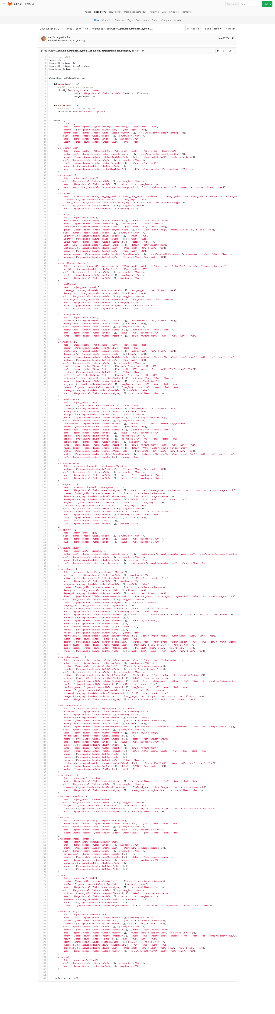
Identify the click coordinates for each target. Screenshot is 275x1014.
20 (45, 115)
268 (44, 866)
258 (44, 836)
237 (44, 772)
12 (45, 90)
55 (45, 221)
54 (45, 218)
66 (45, 254)
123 (44, 427)
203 (44, 669)
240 (44, 781)
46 (45, 193)
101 (44, 360)
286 (44, 921)
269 (44, 869)
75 (45, 281)
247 (44, 802)
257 (44, 833)
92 (45, 333)
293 (44, 942)
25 (45, 130)
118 (44, 412)
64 (45, 248)
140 (44, 478)
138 (44, 472)
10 (45, 84)
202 (44, 666)
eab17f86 (224, 38)
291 (44, 936)
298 (44, 957)
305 (44, 978)
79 (45, 293)
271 (44, 875)
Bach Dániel (54, 40)
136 (44, 466)
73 (45, 275)
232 (44, 757)
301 (44, 966)
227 (44, 742)
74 (45, 278)
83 (45, 305)
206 (44, 678)
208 (44, 684)
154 (44, 521)
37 (45, 166)
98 (45, 351)
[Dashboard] (10, 5)
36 (45, 163)
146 (44, 496)
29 (45, 142)
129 (44, 445)
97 (45, 348)
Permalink (230, 28)
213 (44, 699)
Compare (166, 20)
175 (44, 584)
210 (44, 690)
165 (44, 554)
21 (45, 118)
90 (45, 327)
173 (44, 578)
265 (44, 857)
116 (44, 405)
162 (44, 545)
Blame (207, 28)
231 (44, 754)
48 (45, 199)
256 (44, 830)
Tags (130, 20)
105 (44, 372)
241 (44, 784)
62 (45, 242)
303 (44, 972)
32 (45, 151)
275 (44, 887)
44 (45, 187)
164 (44, 551)
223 (44, 730)
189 (44, 627)
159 (44, 536)
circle (78, 28)
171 (44, 572)
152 (44, 515)
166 (44, 557)
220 (44, 721)
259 (44, 839)
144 (44, 490)
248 (44, 805)
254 (44, 824)
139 (44, 475)
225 (44, 736)
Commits (106, 20)
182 (44, 605)
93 (45, 336)
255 (44, 827)
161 (44, 542)
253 (44, 821)
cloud (30, 4)
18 (45, 108)
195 (44, 645)
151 (44, 512)
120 (44, 418)
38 (45, 169)
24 (45, 127)
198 (44, 654)
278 (44, 896)
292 (44, 939)
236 (44, 769)
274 (44, 884)
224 (44, 733)
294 (44, 945)
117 (44, 408)
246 (44, 799)
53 (45, 215)
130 (44, 448)
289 (44, 930)
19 (45, 112)
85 (45, 312)
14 (45, 96)
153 (44, 518)
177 (44, 590)
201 (44, 663)
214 (44, 702)
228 (44, 745)
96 (45, 345)
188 (44, 624)
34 (45, 157)
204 (44, 672)
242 (44, 787)
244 (44, 793)
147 (44, 499)
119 (44, 415)
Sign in (267, 4)
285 (44, 918)
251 (44, 815)
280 (44, 902)
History (218, 28)
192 (44, 636)
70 (45, 266)
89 (45, 324)
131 (44, 451)
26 (45, 133)
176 (44, 587)
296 (44, 951)
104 (44, 369)
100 (44, 357)
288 (44, 927)
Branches (119, 20)
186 (44, 618)
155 (44, 524)
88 (45, 321)
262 (44, 848)
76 (45, 284)
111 (44, 390)
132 (44, 454)
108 (44, 381)
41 (45, 178)
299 (44, 960)
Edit (230, 50)
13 (45, 93)
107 (44, 378)
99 (45, 354)
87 (45, 318)
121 (44, 421)
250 (44, 811)
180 (44, 599)
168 (44, 563)
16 (45, 102)
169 (44, 566)
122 (44, 424)
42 (45, 181)
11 (45, 87)
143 (44, 487)
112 (44, 393)
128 (44, 442)
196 (44, 648)
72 (45, 272)
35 (45, 160)
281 (44, 905)
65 (45, 251)
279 (44, 899)
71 (45, 269)
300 (44, 963)
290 (44, 933)
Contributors (142, 20)
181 (44, 602)
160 (44, 539)
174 (44, 581)
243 (44, 790)
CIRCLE (19, 4)
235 (44, 766)
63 (45, 245)
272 (44, 878)
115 (44, 402)
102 (44, 363)
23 (45, 124)
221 (44, 724)
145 (44, 493)
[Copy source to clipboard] (218, 50)
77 (45, 287)
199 (44, 657)
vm (86, 28)
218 (44, 715)
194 (44, 642)
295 (44, 948)
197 (44, 651)
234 (44, 763)
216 (44, 708)
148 (44, 502)
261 (44, 845)
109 (44, 384)
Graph (155, 20)
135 (44, 463)
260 (44, 842)
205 (44, 675)
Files (96, 20)
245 (44, 796)
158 (44, 533)
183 (44, 608)
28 (45, 139)
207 (44, 681)
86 (45, 315)
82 (45, 302)
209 (44, 687)
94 (45, 339)
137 (44, 469)
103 (44, 366)
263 (44, 851)
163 (44, 548)
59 (45, 233)
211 (44, 693)
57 (45, 227)
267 (44, 863)
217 (44, 712)
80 (45, 296)
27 (45, 136)
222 (44, 727)
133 (44, 457)
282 (44, 908)
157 (44, 530)
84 (45, 308)
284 (44, 915)
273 (44, 881)
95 (45, 342)
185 (44, 615)
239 (44, 778)
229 (44, 748)
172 (44, 575)
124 (44, 430)
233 (44, 760)
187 (44, 621)
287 (44, 924)
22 (45, 121)
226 (44, 739)
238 (44, 775)
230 (44, 751)
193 (44, 639)
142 (44, 484)
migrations (97, 28)
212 (44, 696)
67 (45, 257)
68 (45, 260)
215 (44, 705)
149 (44, 505)
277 (44, 893)
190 (44, 630)
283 (44, 911)
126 (44, 436)
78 (45, 290)
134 (44, 460)
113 (44, 396)
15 (45, 99)
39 (45, 172)
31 (45, 148)
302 (44, 969)
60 (45, 236)
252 (44, 818)
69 (45, 263)
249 (44, 808)
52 (45, 212)
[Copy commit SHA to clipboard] (233, 38)
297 (44, 954)
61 (45, 239)
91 (45, 330)
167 (44, 560)
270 (44, 872)
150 (44, 508)
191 (44, 633)
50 (45, 205)
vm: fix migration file (59, 37)
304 (44, 975)
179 (44, 596)
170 (44, 569)
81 (45, 299)
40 (45, 175)
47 (45, 196)
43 (45, 184)
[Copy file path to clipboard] (143, 50)
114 (44, 399)
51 (45, 208)
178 (44, 593)
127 (44, 439)
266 (44, 860)
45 (45, 190)
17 (45, 105)
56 (45, 224)
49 (45, 202)
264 (44, 854)
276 (44, 890)
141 (44, 481)
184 (44, 612)
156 (44, 527)
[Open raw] (223, 50)
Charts (177, 20)
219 (44, 718)
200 (44, 660)
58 (45, 230)
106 (44, 375)
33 (45, 154)
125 (44, 433)
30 (45, 145)
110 (44, 387)
